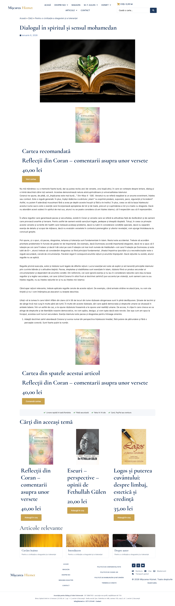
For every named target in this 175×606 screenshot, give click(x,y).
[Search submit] (153, 10)
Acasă (23, 18)
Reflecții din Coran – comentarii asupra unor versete (85, 160)
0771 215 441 (90, 601)
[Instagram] (138, 565)
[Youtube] (143, 565)
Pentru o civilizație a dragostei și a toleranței (56, 18)
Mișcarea (14, 7)
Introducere (74, 550)
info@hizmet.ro (79, 601)
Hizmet (27, 7)
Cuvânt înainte (30, 550)
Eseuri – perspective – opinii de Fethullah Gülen (86, 481)
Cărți (30, 18)
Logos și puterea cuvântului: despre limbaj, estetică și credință (133, 485)
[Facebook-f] (134, 565)
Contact (98, 601)
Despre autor (121, 550)
